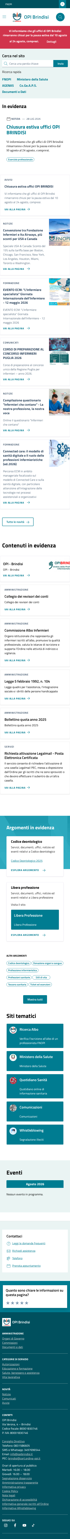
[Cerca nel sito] (60, 17)
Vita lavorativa (11, 1377)
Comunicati (9, 1398)
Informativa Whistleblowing (19, 1508)
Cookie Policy (10, 1491)
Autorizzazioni (11, 1364)
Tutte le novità (15, 522)
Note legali (8, 1495)
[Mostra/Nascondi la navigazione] (4, 17)
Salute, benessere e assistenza (20, 1373)
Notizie (6, 1394)
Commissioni (10, 1343)
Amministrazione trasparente (20, 1482)
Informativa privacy (14, 1487)
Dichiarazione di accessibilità (19, 1499)
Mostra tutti (35, 999)
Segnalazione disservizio (17, 1478)
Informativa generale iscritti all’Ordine (25, 1504)
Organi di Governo (13, 1338)
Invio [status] (61, 63)
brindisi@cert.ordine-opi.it (24, 1458)
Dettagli (51, 41)
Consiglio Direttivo (13, 1441)
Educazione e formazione (17, 1368)
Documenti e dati (12, 1347)
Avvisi (6, 1403)
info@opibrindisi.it (21, 1454)
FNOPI (8, 4)
